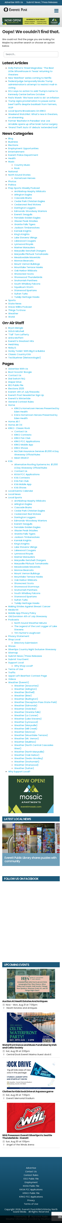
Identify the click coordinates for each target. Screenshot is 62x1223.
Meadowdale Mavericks (27, 257)
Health (12, 158)
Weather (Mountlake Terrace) (31, 735)
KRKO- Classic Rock (19, 428)
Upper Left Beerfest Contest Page (27, 675)
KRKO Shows (21, 447)
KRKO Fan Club (22, 438)
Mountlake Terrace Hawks (28, 267)
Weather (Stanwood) (26, 764)
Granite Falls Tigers (24, 224)
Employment (31, 1182)
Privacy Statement (18, 636)
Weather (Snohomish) (26, 761)
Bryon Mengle (15, 327)
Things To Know (17, 310)
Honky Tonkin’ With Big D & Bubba (26, 351)
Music (11, 161)
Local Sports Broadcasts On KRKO (27, 110)
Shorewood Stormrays (26, 586)
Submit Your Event (18, 659)
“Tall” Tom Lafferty (18, 334)
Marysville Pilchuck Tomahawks (31, 254)
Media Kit (13, 609)
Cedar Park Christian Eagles (29, 201)
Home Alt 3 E (15, 424)
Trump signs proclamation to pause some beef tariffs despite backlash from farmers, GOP (32, 104)
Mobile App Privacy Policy (22, 613)
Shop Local (14, 639)
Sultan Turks (21, 293)
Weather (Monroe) (24, 731)
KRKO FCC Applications (27, 441)
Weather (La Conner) (26, 715)
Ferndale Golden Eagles (27, 217)
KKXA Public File (31, 1185)
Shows (11, 646)
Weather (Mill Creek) (25, 728)
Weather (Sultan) (24, 768)
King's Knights (21, 234)
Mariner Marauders (24, 247)
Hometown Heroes (24, 178)
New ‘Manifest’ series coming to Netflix (29, 77)
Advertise (31, 1167)
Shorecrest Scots (24, 273)
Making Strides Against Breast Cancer (29, 606)
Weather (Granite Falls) (27, 712)
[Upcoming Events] (31, 984)
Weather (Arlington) (25, 689)
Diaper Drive (15, 381)
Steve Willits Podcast (20, 306)
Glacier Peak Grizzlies (26, 221)
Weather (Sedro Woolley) (28, 758)
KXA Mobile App (22, 484)
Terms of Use (15, 669)
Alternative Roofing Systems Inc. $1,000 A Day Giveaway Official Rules (36, 466)
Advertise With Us (14, 2)
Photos (12, 181)
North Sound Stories (19, 174)
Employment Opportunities (23, 148)
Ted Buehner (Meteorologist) (24, 357)
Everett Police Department (23, 155)
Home (11, 405)
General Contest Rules (21, 401)
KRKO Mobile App (23, 444)
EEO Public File (15, 385)
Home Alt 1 (14, 421)
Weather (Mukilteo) (25, 741)
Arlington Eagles (23, 194)
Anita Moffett (15, 337)
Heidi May (13, 344)
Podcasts (13, 619)
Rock (17, 168)
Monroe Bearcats (24, 260)
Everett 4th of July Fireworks (23, 391)
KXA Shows (20, 487)
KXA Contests (22, 477)
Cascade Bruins (23, 197)
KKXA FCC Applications (27, 474)
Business (13, 141)
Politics (12, 184)
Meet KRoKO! (21, 457)
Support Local (16, 662)
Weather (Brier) (23, 695)
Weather (13, 313)
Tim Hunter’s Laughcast (27, 632)
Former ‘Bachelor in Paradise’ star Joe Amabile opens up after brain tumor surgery (32, 122)
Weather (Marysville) (25, 725)
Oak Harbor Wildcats (25, 270)
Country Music (22, 164)
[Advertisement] (31, 21)
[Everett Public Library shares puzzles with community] (31, 838)
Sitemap (13, 652)
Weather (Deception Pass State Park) (35, 702)
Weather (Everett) (18, 682)
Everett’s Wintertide (19, 398)
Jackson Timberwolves (27, 227)
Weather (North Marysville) (29, 751)
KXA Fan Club (21, 481)
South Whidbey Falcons (27, 283)
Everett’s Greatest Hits (21, 341)
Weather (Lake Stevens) (28, 718)
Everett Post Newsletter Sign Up (26, 395)
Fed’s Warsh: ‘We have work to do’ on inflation (33, 97)
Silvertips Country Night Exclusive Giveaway (32, 649)
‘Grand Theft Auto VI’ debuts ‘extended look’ (33, 127)
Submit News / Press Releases (41, 2)
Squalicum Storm (23, 287)
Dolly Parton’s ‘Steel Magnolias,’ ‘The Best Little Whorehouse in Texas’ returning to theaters (31, 71)
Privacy (31, 1200)
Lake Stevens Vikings (25, 237)
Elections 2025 (16, 388)
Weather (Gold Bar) (25, 708)
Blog (10, 138)
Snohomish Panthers (25, 280)
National (13, 171)
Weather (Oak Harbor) (26, 755)
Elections (13, 145)
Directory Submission (26, 642)
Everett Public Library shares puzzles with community (30, 859)
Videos (12, 679)
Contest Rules (31, 1174)
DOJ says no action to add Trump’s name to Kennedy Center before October (33, 92)
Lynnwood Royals (23, 244)
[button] (56, 10)
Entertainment (16, 151)
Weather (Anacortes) (26, 685)
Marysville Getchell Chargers (30, 250)
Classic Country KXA (19, 354)
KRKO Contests (22, 434)
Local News (14, 494)
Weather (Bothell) (24, 692)
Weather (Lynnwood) (26, 722)
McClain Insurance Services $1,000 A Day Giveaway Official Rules (36, 453)
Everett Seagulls (23, 214)
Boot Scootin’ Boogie (20, 372)
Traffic (11, 672)
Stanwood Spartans (25, 290)
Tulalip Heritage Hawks (26, 297)
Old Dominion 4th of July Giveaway (27, 616)
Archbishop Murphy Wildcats (30, 191)
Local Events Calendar (20, 490)
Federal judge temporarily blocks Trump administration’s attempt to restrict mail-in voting (32, 84)
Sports (12, 300)
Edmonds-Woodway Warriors (30, 211)
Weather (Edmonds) (25, 705)
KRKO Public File (31, 1192)
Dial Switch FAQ (16, 378)
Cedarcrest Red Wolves (27, 204)
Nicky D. (12, 347)
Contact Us (14, 375)
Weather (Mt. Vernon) (26, 738)
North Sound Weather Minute (30, 622)
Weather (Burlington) (26, 698)
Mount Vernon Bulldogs (27, 263)
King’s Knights (21, 543)
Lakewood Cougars (25, 240)
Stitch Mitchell (16, 331)
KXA (10, 461)
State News (14, 303)
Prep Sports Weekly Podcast (24, 188)
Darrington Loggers (25, 207)
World (11, 316)
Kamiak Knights (22, 230)
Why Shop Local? (23, 665)
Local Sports (15, 497)
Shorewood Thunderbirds (28, 277)
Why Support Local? (19, 771)
